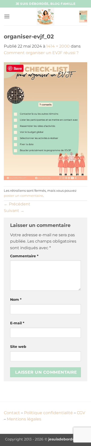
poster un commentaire (23, 196)
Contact (12, 412)
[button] (7, 16)
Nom (15, 299)
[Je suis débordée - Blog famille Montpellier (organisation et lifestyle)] (45, 16)
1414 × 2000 (58, 46)
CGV (81, 412)
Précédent (17, 204)
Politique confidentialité (48, 412)
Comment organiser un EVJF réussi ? (41, 52)
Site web (18, 346)
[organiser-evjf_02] (45, 120)
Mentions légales (24, 419)
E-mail (17, 323)
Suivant (14, 210)
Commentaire (24, 256)
